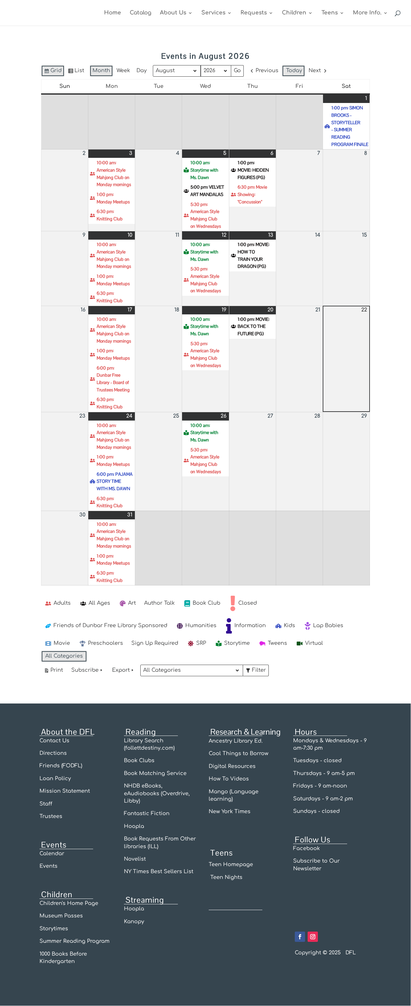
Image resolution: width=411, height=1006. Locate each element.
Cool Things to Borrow (238, 753)
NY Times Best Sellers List (158, 871)
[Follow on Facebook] (300, 937)
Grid (53, 72)
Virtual (314, 643)
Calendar (51, 854)
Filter (257, 671)
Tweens (277, 643)
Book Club (206, 603)
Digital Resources (232, 766)
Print (53, 671)
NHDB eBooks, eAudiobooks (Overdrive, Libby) (157, 793)
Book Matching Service (155, 773)
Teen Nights (225, 877)
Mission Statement (64, 791)
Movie (62, 643)
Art (132, 603)
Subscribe (85, 670)
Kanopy (134, 922)
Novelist (135, 859)
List (76, 72)
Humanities (200, 625)
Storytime (237, 643)
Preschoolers (105, 643)
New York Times (229, 811)
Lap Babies (328, 625)
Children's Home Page (68, 903)
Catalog (140, 13)
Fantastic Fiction (147, 813)
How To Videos (229, 779)
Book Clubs (139, 760)
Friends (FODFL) (60, 766)
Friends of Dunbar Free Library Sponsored (110, 625)
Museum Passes (61, 916)
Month (101, 70)
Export (121, 670)
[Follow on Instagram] (313, 937)
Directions (53, 753)
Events (48, 866)
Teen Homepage (231, 864)
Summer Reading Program (74, 941)
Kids (289, 625)
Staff (45, 804)
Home (112, 13)
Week (123, 70)
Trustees (50, 816)
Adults (62, 603)
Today (294, 70)
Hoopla (134, 826)
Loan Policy (56, 778)
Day (141, 70)
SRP (201, 643)
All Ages (99, 603)
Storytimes (53, 929)
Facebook (306, 848)
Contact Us (54, 741)
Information (250, 625)
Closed (247, 603)
